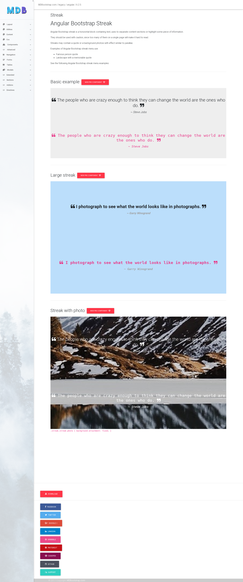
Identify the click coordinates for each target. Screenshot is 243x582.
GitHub (50, 564)
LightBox (212, 453)
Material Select (215, 443)
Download (53, 494)
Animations (177, 439)
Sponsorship (142, 453)
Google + (52, 523)
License (139, 456)
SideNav (212, 449)
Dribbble (51, 539)
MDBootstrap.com (76, 580)
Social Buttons (215, 456)
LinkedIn (51, 531)
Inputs (175, 443)
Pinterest (52, 547)
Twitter (52, 515)
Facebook (51, 507)
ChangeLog (141, 460)
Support (52, 572)
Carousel (176, 446)
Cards (174, 456)
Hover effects (178, 453)
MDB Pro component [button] (94, 82)
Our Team (140, 476)
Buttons (175, 449)
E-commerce (214, 439)
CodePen (52, 556)
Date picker (213, 446)
